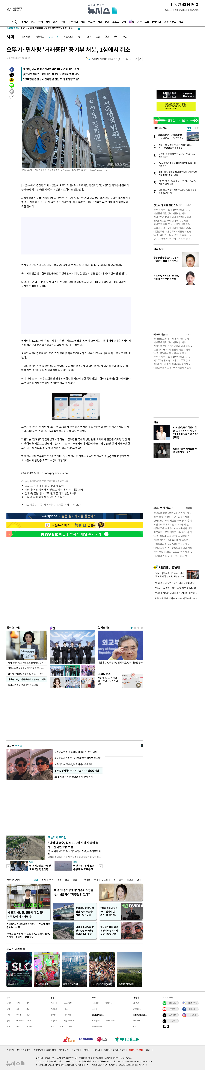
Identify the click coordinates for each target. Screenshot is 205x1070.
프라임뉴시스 (180, 10)
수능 (125, 36)
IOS (134, 1026)
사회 (83, 21)
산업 (62, 21)
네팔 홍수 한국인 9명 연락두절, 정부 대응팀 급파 (120, 662)
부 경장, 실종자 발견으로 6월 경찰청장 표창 (40, 869)
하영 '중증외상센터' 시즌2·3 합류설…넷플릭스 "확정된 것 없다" (73, 892)
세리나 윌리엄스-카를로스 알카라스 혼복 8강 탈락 (27, 662)
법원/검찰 (54, 36)
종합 (36, 879)
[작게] (136, 59)
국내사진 (95, 1003)
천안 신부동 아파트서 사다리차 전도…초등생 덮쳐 (27, 668)
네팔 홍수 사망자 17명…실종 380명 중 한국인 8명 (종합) (85, 930)
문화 (107, 21)
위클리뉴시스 (193, 10)
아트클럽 (54, 1008)
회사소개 (10, 1049)
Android (136, 1020)
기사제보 (85, 1049)
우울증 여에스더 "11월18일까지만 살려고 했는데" (77, 758)
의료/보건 (68, 36)
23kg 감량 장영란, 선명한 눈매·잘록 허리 (74, 776)
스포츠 (115, 21)
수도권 (91, 21)
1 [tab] (132, 628)
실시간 (24, 21)
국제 (40, 21)
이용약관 (96, 1049)
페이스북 (192, 1009)
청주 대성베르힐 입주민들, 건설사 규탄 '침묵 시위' (27, 673)
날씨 (116, 36)
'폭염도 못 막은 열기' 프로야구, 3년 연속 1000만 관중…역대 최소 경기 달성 (28, 935)
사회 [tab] (189, 127)
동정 (70, 1026)
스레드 (172, 1021)
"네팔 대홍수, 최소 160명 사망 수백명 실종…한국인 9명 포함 (73, 844)
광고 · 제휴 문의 (23, 1049)
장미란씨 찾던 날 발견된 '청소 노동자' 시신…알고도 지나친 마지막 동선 (85, 911)
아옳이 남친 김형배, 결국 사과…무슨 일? (73, 764)
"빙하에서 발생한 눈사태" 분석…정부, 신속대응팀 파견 (74, 852)
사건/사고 (39, 36)
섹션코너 (54, 1020)
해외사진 (109, 1003)
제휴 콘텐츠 (170, 21)
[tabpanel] (120, 649)
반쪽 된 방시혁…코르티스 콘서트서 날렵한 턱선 (76, 770)
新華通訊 (136, 1008)
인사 (52, 1026)
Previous (8, 866)
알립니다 (149, 1049)
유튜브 (172, 1009)
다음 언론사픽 (192, 1003)
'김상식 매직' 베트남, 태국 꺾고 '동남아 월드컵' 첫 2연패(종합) (41, 28)
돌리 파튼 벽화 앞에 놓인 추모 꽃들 (23, 684)
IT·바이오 (73, 21)
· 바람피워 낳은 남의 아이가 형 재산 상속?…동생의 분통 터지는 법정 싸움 (176, 598)
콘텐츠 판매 (51, 1049)
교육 (89, 36)
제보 (181, 21)
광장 (139, 21)
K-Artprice (168, 10)
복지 (80, 36)
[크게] (141, 59)
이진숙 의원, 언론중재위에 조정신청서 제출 (26, 679)
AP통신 (136, 1003)
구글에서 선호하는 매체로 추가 (104, 58)
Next (100, 866)
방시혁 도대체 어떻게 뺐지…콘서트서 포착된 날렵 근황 (109, 930)
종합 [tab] (197, 127)
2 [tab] (135, 628)
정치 (33, 21)
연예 (124, 21)
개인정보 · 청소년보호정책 (114, 1049)
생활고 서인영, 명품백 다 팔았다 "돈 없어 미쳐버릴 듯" (26, 914)
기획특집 (67, 1014)
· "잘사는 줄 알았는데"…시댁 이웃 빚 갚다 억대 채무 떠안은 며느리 (176, 588)
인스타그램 (192, 1015)
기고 (66, 1008)
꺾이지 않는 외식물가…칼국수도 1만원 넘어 (108, 681)
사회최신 (25, 36)
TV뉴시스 (156, 21)
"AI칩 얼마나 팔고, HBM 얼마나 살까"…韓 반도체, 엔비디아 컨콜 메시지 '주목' (109, 911)
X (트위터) (172, 1015)
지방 (100, 21)
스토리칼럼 (68, 1003)
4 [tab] (142, 628)
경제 (48, 21)
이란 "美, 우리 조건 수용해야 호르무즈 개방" (83, 869)
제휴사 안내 (38, 1049)
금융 (55, 21)
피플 (156, 422)
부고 (61, 1026)
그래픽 (94, 1008)
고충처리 (75, 1049)
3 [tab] (138, 628)
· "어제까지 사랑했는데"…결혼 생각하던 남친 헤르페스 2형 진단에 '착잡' (176, 583)
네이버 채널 (172, 1003)
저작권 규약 (63, 1049)
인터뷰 (53, 1014)
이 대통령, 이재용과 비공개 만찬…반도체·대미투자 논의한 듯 (28, 925)
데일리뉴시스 (69, 1020)
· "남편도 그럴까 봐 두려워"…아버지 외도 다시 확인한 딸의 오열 (176, 593)
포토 (147, 21)
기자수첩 (159, 249)
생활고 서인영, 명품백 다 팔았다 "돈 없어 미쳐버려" (77, 752)
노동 (98, 36)
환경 (107, 36)
